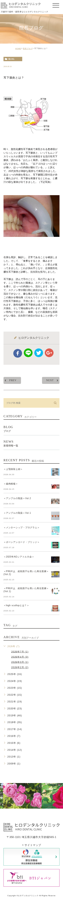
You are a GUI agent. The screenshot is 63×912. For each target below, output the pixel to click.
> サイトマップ (31, 844)
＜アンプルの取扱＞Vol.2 (17, 498)
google (49, 352)
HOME (18, 49)
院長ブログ (28, 49)
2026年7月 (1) (19, 651)
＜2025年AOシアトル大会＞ (19, 556)
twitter (38, 352)
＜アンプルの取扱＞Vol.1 (17, 513)
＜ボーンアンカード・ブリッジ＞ (22, 542)
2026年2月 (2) (19, 667)
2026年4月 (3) (19, 656)
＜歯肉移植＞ (11, 483)
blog (11, 59)
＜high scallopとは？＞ (16, 605)
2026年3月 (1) (19, 662)
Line (28, 352)
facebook (17, 353)
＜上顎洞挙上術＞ (13, 469)
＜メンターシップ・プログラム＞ (22, 527)
